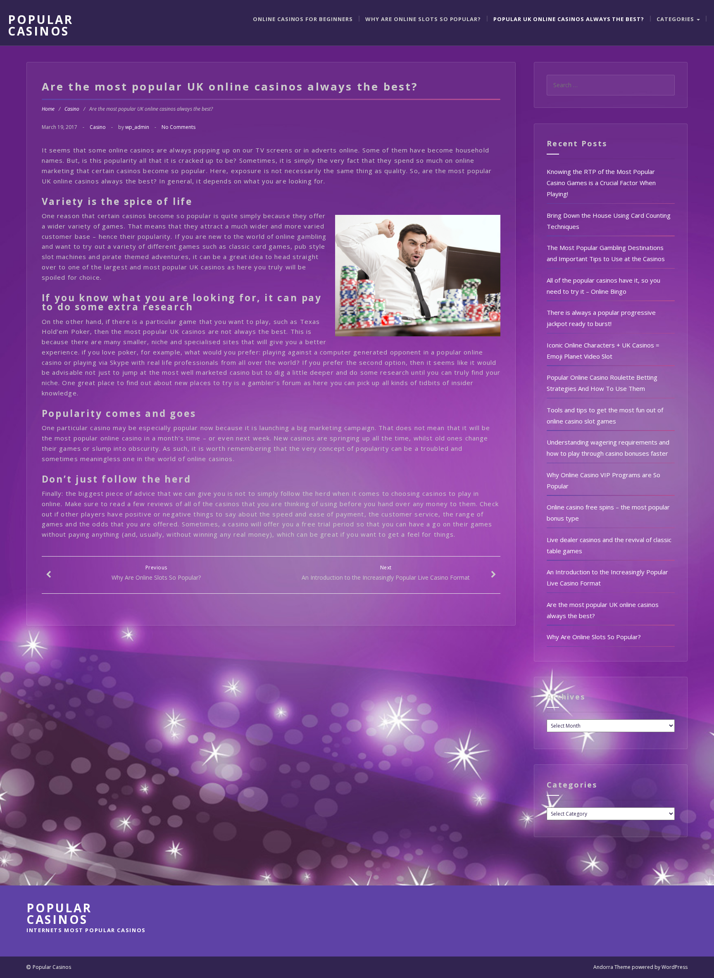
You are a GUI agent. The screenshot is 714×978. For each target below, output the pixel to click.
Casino (71, 108)
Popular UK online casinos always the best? (568, 19)
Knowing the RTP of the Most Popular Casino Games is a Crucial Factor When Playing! (601, 182)
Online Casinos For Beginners (303, 19)
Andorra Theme (612, 967)
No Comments (178, 127)
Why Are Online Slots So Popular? (423, 19)
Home (48, 108)
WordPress (675, 967)
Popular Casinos (41, 25)
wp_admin (137, 127)
